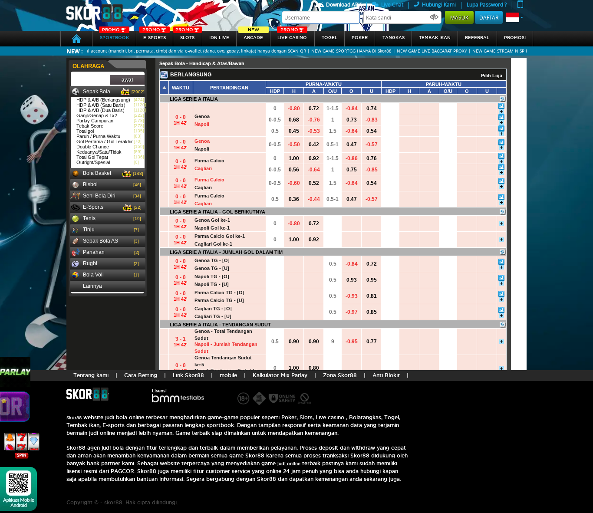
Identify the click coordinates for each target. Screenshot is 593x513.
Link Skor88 (188, 375)
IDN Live (219, 37)
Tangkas (393, 37)
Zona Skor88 (340, 375)
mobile (228, 375)
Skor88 (74, 417)
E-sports (154, 35)
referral (477, 37)
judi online (288, 463)
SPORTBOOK (114, 35)
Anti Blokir (386, 375)
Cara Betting (140, 375)
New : (74, 51)
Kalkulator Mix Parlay (280, 375)
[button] (515, 17)
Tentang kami (91, 375)
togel (329, 37)
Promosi (515, 37)
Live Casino (292, 35)
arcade (253, 35)
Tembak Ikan (435, 37)
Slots (184, 35)
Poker (360, 37)
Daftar (488, 17)
